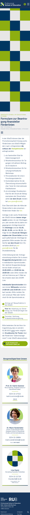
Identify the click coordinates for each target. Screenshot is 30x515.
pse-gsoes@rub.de (15, 201)
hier (20, 211)
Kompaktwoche (17, 149)
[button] (28, 4)
